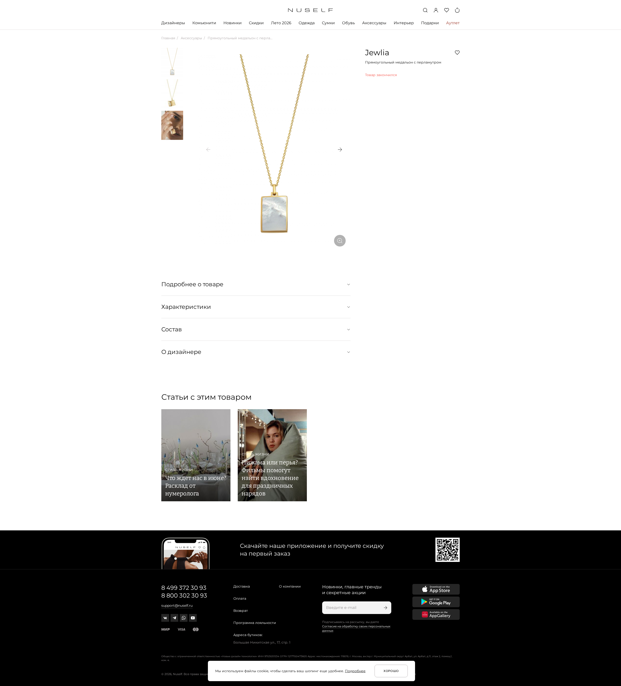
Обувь (348, 23)
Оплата (239, 598)
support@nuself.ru (177, 605)
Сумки (328, 23)
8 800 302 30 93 (184, 595)
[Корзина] (457, 10)
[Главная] (310, 10)
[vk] (165, 618)
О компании (290, 586)
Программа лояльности (254, 623)
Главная (168, 38)
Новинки (232, 23)
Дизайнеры (173, 23)
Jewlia (377, 52)
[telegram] (174, 618)
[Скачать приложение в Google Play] (436, 602)
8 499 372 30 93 (183, 587)
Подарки (430, 23)
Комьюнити (204, 23)
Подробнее (355, 671)
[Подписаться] (385, 608)
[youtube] (193, 618)
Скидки (256, 23)
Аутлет (453, 23)
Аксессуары (374, 23)
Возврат (240, 610)
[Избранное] (446, 10)
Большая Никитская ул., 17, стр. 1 (261, 642)
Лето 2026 (281, 23)
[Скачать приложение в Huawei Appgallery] (436, 614)
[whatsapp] (184, 618)
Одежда (307, 23)
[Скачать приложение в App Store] (436, 589)
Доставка (241, 586)
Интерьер (404, 23)
